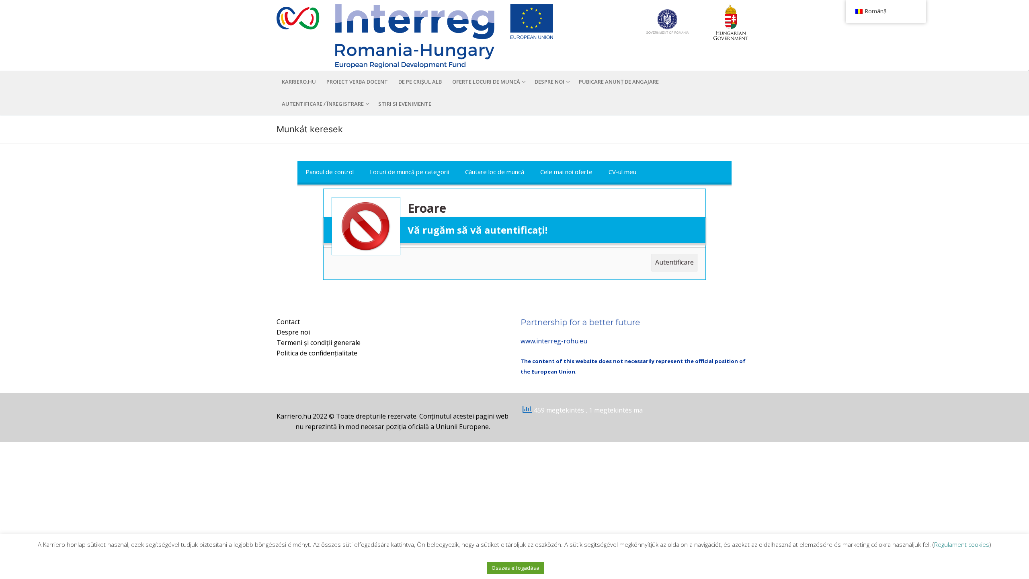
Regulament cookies (961, 544)
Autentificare (674, 262)
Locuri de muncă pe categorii (409, 172)
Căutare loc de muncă (494, 172)
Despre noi (293, 332)
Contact (288, 321)
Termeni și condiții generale (319, 342)
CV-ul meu (622, 172)
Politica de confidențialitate (317, 353)
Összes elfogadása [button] (515, 567)
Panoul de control (329, 172)
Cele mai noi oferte (566, 172)
